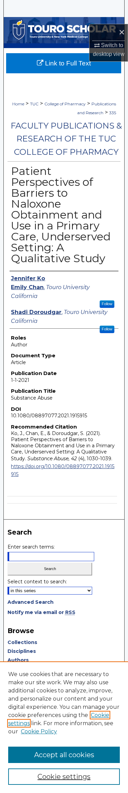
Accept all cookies (64, 755)
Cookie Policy (39, 731)
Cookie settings (64, 777)
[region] (64, 727)
